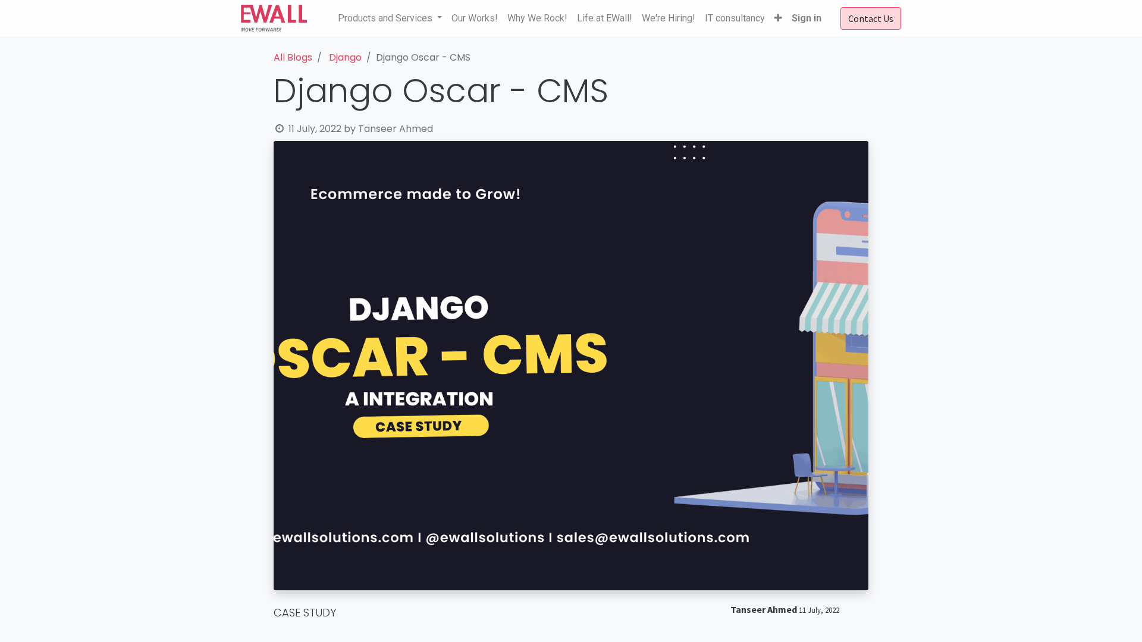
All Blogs (293, 57)
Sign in (806, 18)
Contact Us (870, 18)
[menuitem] (475, 18)
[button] (778, 18)
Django (345, 57)
